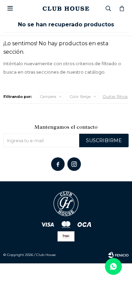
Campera (48, 96)
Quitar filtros (115, 96)
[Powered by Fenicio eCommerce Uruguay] (118, 255)
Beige (80, 96)
